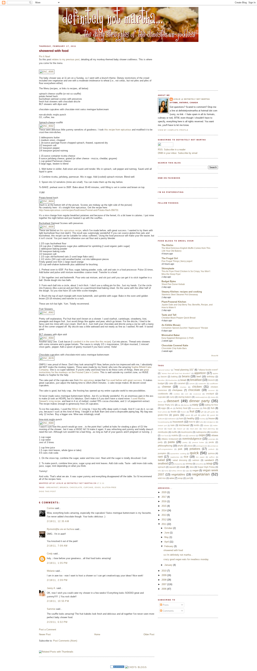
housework (178, 421)
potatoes (195, 448)
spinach (161, 467)
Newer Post (45, 634)
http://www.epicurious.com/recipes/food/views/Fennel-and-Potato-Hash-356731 (78, 210)
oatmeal (192, 436)
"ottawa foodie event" (208, 370)
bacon (164, 376)
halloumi (161, 419)
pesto (211, 442)
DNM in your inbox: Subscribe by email (177, 153)
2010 (164, 570)
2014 (164, 510)
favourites (195, 408)
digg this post (47, 491)
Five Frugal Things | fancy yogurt (177, 261)
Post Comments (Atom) (65, 640)
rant (160, 456)
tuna (166, 471)
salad (161, 460)
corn (186, 394)
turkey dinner (177, 471)
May (166, 537)
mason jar (181, 429)
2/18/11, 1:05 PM (57, 563)
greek (187, 415)
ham (181, 418)
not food (164, 436)
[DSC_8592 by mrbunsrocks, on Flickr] (46, 126)
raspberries (174, 457)
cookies (177, 394)
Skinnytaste (168, 268)
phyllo (180, 446)
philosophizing (165, 445)
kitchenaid (184, 425)
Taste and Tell (169, 315)
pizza (189, 446)
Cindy (50, 553)
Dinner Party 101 (166, 405)
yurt (188, 478)
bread (183, 380)
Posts (165, 605)
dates (213, 397)
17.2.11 (100, 483)
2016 (164, 501)
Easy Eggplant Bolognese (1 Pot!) (178, 338)
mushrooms (186, 432)
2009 (164, 575)
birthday (211, 376)
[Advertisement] (184, 64)
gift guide (211, 412)
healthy (190, 418)
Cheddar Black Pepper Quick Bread (178, 318)
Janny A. (51, 588)
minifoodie (163, 432)
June (167, 532)
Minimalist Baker (171, 335)
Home (97, 634)
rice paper (200, 457)
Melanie (51, 571)
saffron (212, 457)
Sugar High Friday (206, 467)
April (167, 541)
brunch (64, 487)
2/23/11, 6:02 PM (57, 622)
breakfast (52, 487)
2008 (164, 579)
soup (209, 463)
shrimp (189, 464)
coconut (211, 390)
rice (186, 456)
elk (171, 408)
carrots (192, 383)
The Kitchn (167, 245)
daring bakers (184, 397)
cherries (183, 387)
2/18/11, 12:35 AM (58, 521)
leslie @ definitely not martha (191, 99)
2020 (164, 492)
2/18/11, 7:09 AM (57, 545)
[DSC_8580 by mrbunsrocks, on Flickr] (46, 423)
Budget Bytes (169, 281)
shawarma (178, 464)
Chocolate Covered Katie (175, 345)
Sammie (51, 609)
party (160, 442)
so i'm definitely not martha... (178, 554)
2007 (164, 584)
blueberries (172, 380)
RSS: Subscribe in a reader (171, 149)
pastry (185, 442)
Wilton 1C (77, 409)
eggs (98, 487)
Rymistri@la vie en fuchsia (60, 529)
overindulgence (192, 438)
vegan (195, 470)
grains (176, 415)
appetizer (200, 373)
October (168, 528)
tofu (159, 471)
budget (161, 383)
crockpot (210, 394)
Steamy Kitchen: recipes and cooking (182, 291)
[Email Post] (105, 483)
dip (179, 405)
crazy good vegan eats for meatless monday (186, 559)
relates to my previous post (66, 59)
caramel (181, 383)
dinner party (199, 401)
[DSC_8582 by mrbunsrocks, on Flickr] (46, 312)
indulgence (210, 422)
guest (212, 415)
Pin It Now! (44, 56)
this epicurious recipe (70, 230)
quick (194, 453)
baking (174, 376)
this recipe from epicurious (117, 129)
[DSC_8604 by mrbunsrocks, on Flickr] (46, 201)
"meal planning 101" (184, 369)
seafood (163, 463)
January (168, 565)
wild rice (162, 478)
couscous (197, 394)
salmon (195, 460)
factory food (181, 408)
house (212, 418)
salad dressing (180, 460)
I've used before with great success (124, 380)
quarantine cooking (178, 453)
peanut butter (198, 442)
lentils (196, 425)
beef (199, 376)
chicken (197, 386)
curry (172, 397)
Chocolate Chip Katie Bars (174, 348)
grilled (203, 415)
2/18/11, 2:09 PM (57, 580)
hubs (201, 422)
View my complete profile (173, 130)
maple (169, 429)
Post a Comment (47, 629)
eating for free (211, 405)
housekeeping (163, 422)
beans (186, 376)
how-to (192, 422)
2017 (164, 497)
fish (213, 408)
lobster (206, 425)
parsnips (211, 439)
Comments (168, 611)
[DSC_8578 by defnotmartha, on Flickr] (46, 358)
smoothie (199, 464)
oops (202, 435)
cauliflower (214, 383)
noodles (214, 432)
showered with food (54, 51)
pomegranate (201, 446)
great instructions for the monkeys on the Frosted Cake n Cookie (94, 371)
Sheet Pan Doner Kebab (173, 284)
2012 (164, 519)
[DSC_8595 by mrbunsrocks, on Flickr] (46, 71)
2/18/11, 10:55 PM (58, 601)
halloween (172, 419)
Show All (214, 356)
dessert (173, 401)
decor (160, 401)
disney (186, 405)
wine (171, 478)
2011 (164, 524)
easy (195, 404)
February (169, 546)
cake (171, 383)
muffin (174, 432)
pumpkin (162, 453)
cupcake (88, 487)
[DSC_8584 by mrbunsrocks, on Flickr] (46, 338)
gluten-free (109, 487)
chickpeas (177, 390)
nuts (183, 436)
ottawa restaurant (169, 439)
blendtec (161, 380)
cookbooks (163, 394)
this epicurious (86, 380)
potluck (211, 449)
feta (205, 408)
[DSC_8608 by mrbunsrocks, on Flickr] (46, 226)
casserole (202, 383)
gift (202, 412)
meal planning (209, 429)
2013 (164, 515)
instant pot (162, 425)
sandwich (209, 460)
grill (195, 415)
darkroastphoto (201, 397)
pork (180, 449)
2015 (164, 506)
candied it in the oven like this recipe (91, 341)
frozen (183, 412)
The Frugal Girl (170, 258)
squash (172, 467)
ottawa (214, 435)
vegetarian (201, 474)
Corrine (50, 508)
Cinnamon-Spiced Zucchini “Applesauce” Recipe (185, 328)
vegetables (178, 474)
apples (215, 373)
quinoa (211, 453)
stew (192, 467)
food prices (162, 412)
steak (182, 467)
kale (173, 425)
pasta (171, 442)
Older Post (149, 634)
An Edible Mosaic (171, 325)
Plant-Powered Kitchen (174, 301)
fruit (192, 411)
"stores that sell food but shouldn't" (176, 373)
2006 (164, 589)
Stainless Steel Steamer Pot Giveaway (180, 294)
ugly (187, 471)
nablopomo (201, 432)
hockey (202, 419)
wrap (180, 478)
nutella (175, 435)
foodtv (174, 411)
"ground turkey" (164, 370)
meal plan (194, 429)
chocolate (76, 487)
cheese (166, 386)
